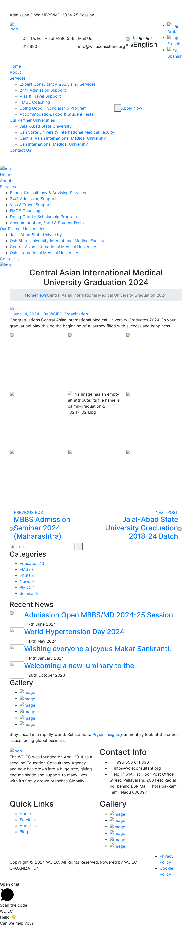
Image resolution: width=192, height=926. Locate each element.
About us (28, 825)
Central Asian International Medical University (63, 138)
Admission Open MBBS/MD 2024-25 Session (98, 615)
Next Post (167, 512)
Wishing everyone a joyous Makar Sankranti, (97, 648)
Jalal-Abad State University (46, 126)
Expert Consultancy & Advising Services (58, 84)
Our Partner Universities (32, 120)
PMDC (27, 587)
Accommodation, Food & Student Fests (57, 114)
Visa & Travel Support (40, 96)
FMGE (27, 569)
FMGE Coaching (35, 102)
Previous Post (29, 512)
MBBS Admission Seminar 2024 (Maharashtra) (42, 527)
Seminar (29, 593)
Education (32, 563)
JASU (27, 575)
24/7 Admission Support (43, 90)
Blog (24, 831)
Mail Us (85, 38)
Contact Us (20, 150)
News (41, 295)
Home (15, 66)
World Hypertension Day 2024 (74, 631)
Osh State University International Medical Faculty (67, 132)
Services (18, 78)
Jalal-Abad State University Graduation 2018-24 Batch (141, 527)
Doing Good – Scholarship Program (53, 108)
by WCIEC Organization (66, 313)
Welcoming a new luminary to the (79, 665)
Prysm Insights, (107, 734)
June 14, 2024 (26, 313)
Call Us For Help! (38, 38)
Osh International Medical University (54, 144)
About (15, 72)
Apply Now (132, 108)
